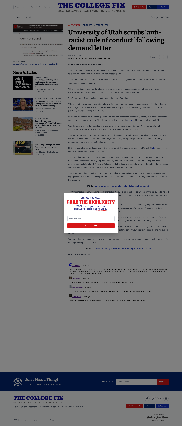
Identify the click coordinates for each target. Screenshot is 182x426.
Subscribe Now (91, 226)
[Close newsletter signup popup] (114, 197)
